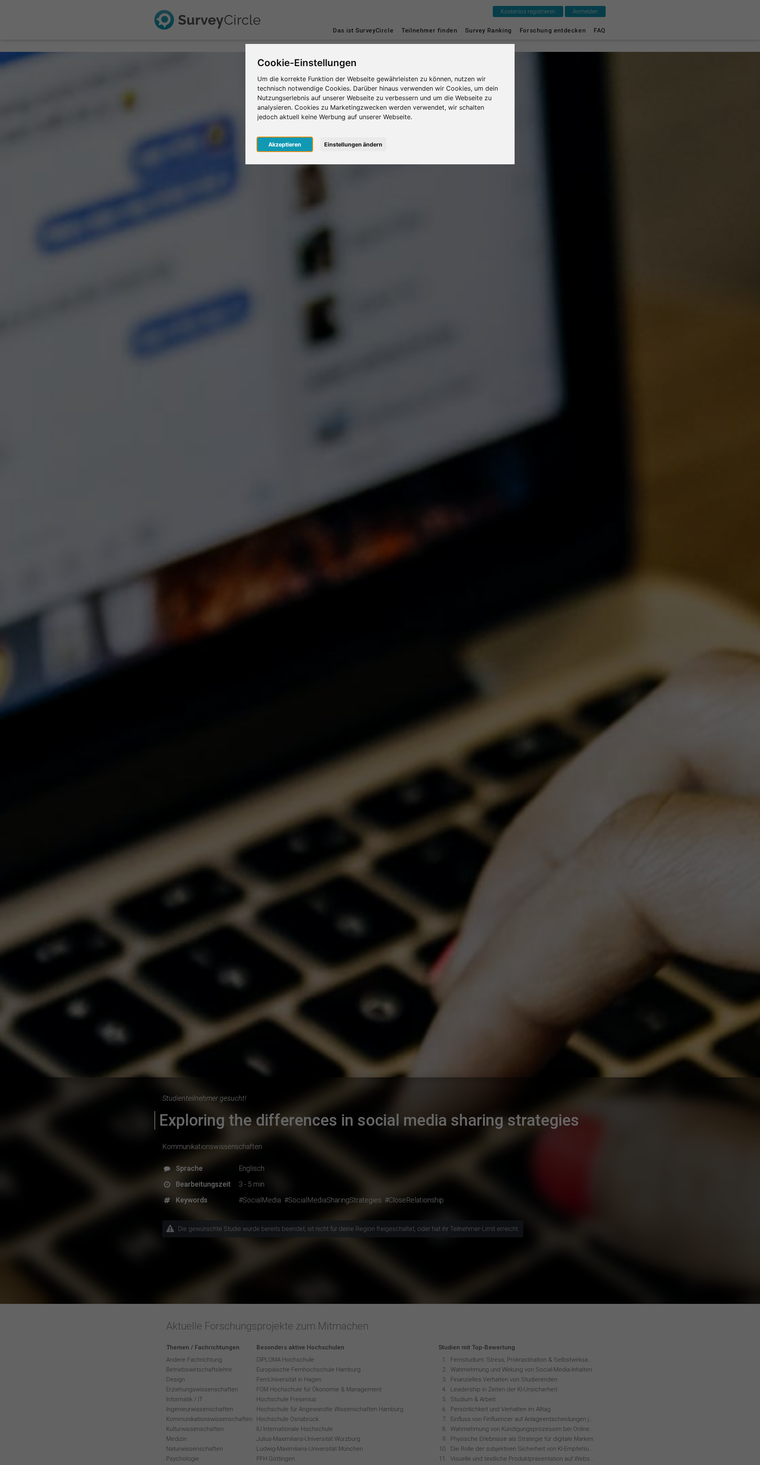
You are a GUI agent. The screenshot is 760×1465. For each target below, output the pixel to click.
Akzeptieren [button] (284, 144)
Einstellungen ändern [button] (353, 144)
